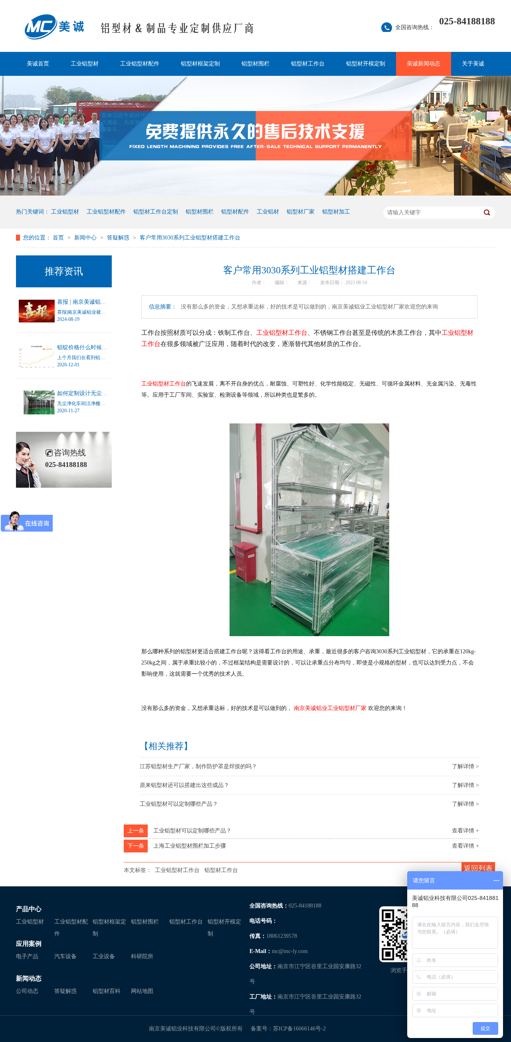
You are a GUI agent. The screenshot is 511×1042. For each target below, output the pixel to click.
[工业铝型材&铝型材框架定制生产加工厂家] (177, 32)
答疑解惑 (119, 238)
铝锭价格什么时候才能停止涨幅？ (99, 347)
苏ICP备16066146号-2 (299, 1029)
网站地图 (142, 991)
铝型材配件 (235, 212)
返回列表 (478, 868)
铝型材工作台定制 (155, 212)
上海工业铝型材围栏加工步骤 (189, 846)
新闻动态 (29, 978)
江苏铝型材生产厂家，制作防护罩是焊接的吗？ (198, 766)
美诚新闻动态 (423, 64)
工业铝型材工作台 (177, 870)
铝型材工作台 (308, 64)
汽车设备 (65, 956)
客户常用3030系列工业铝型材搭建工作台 (190, 238)
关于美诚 (473, 64)
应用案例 (29, 943)
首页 (59, 238)
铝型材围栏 (255, 64)
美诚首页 (38, 64)
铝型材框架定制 (200, 64)
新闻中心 (86, 238)
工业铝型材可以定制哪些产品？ (179, 804)
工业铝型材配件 (139, 64)
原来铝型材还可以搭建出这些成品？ (184, 785)
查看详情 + (465, 831)
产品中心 (29, 909)
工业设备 (104, 956)
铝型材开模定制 (365, 64)
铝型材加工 (336, 212)
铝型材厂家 (301, 212)
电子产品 (27, 956)
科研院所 (142, 956)
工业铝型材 (85, 64)
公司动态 (27, 991)
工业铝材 (268, 212)
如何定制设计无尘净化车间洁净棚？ (102, 393)
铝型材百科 (107, 991)
